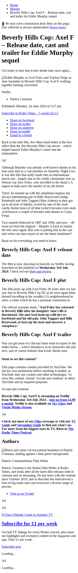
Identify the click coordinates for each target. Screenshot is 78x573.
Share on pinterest (21, 127)
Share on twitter (20, 124)
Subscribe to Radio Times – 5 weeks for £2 (30, 113)
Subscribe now (11, 546)
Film (38, 421)
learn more (58, 27)
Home (14, 5)
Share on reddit (20, 131)
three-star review (40, 271)
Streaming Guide (29, 425)
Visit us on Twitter (22, 493)
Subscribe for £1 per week (29, 523)
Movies (15, 9)
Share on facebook (22, 120)
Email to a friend (21, 135)
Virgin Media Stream (16, 407)
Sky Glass (59, 403)
